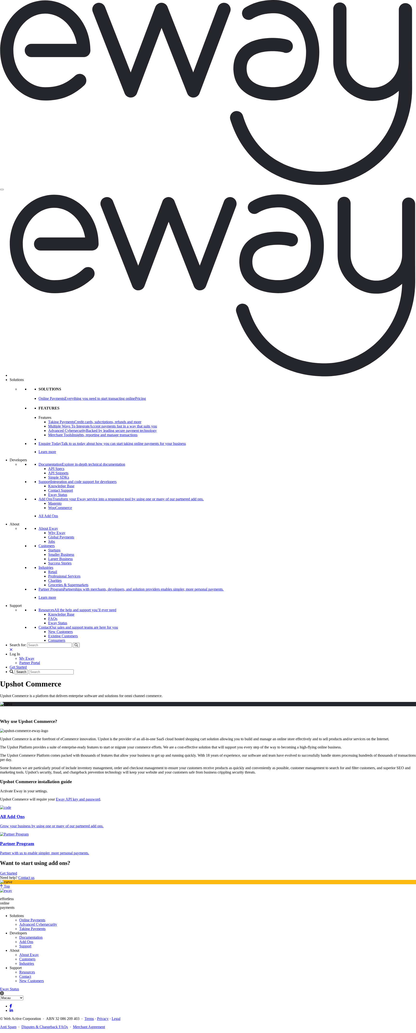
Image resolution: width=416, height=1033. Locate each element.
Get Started (8, 873)
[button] (15, 654)
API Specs (56, 469)
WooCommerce (60, 508)
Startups (54, 550)
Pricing (140, 398)
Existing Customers (63, 636)
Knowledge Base (61, 486)
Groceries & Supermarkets (68, 585)
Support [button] (16, 606)
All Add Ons (48, 516)
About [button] (14, 524)
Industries (46, 567)
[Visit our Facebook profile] (11, 1006)
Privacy (103, 1019)
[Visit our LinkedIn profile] (11, 1010)
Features (45, 417)
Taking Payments (32, 929)
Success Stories (60, 563)
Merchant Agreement (89, 1027)
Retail (52, 572)
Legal (116, 1019)
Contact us (26, 878)
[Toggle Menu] (2, 189)
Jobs (51, 541)
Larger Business (60, 559)
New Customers (60, 632)
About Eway (48, 528)
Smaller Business (61, 554)
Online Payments (32, 920)
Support (25, 946)
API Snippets (58, 473)
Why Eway (56, 533)
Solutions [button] (17, 380)
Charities (55, 580)
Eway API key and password (78, 799)
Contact (25, 976)
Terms (89, 1019)
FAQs (52, 619)
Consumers (56, 640)
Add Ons (26, 942)
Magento (55, 503)
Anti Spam (8, 1027)
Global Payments (61, 537)
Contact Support (60, 490)
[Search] (76, 645)
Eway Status (57, 495)
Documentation (31, 937)
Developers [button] (18, 460)
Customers (47, 546)
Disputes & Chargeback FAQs (44, 1027)
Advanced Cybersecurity (38, 924)
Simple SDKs (58, 477)
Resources (27, 972)
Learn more (47, 452)
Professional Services (64, 576)
